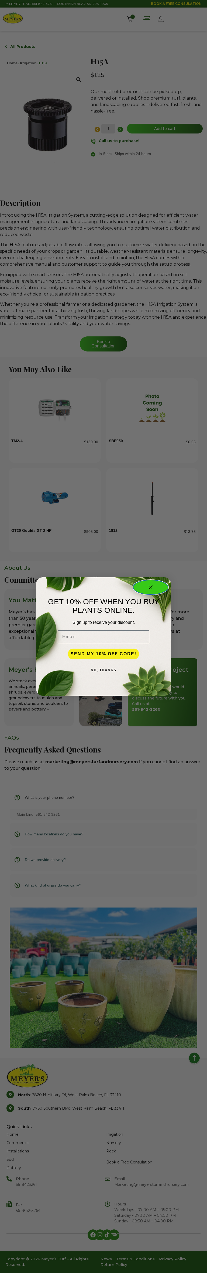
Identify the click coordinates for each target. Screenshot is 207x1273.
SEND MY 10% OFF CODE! (103, 654)
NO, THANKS (103, 670)
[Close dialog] (150, 587)
